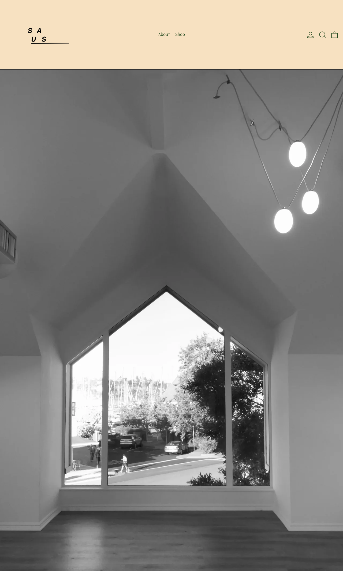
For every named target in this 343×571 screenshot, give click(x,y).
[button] (322, 34)
